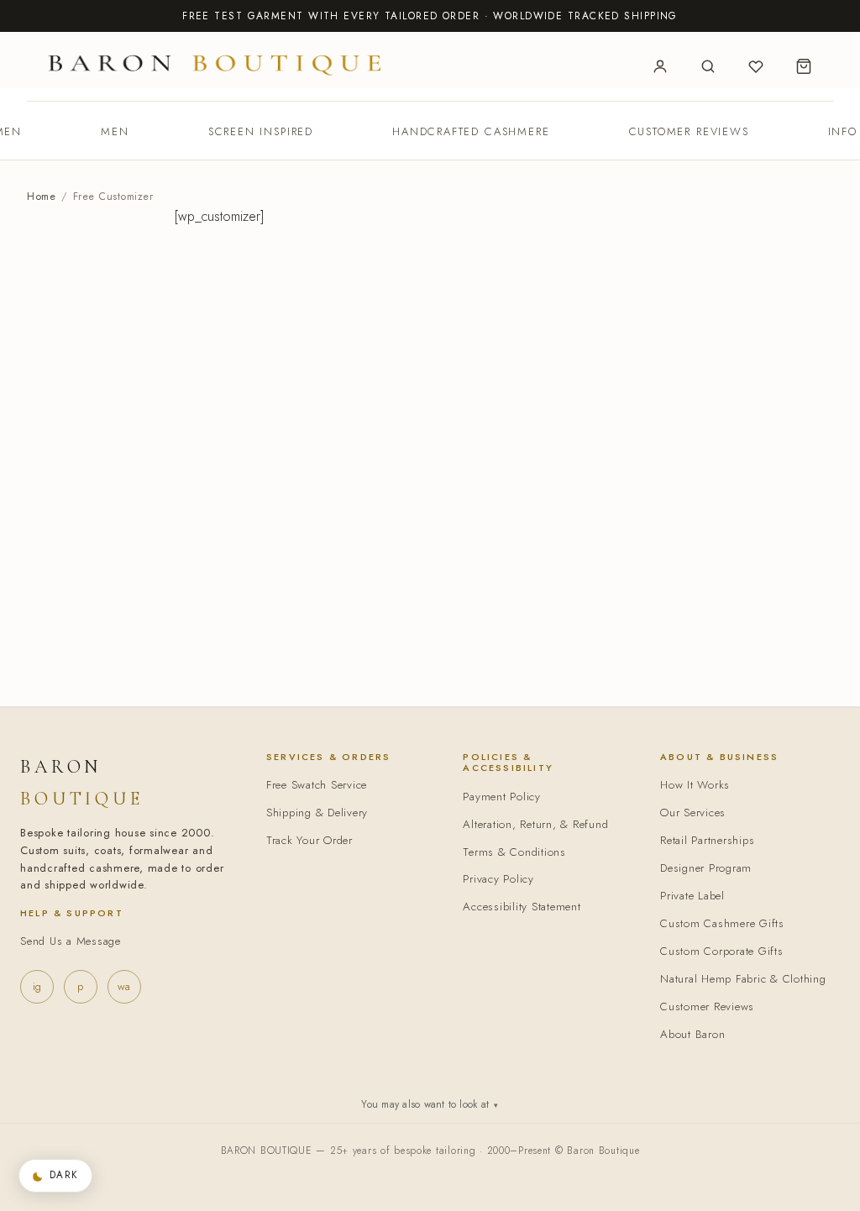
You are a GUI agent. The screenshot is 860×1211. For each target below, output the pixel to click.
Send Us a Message (70, 941)
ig (37, 986)
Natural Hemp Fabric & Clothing (743, 979)
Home (41, 196)
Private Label (692, 896)
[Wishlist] (756, 66)
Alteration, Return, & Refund (535, 824)
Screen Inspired (260, 131)
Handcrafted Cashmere (470, 131)
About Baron (692, 1034)
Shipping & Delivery (317, 812)
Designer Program (706, 868)
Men (114, 131)
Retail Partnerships (707, 840)
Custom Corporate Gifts (722, 951)
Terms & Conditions (514, 852)
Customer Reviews (689, 131)
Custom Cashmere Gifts (722, 923)
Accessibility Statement (521, 907)
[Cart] (804, 66)
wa (124, 986)
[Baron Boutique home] (214, 64)
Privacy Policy (498, 879)
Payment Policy (502, 797)
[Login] (660, 66)
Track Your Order (309, 840)
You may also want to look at (429, 1104)
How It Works (695, 785)
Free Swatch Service (316, 785)
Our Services (693, 812)
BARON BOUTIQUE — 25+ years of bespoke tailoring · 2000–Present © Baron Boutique (430, 1150)
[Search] (708, 66)
